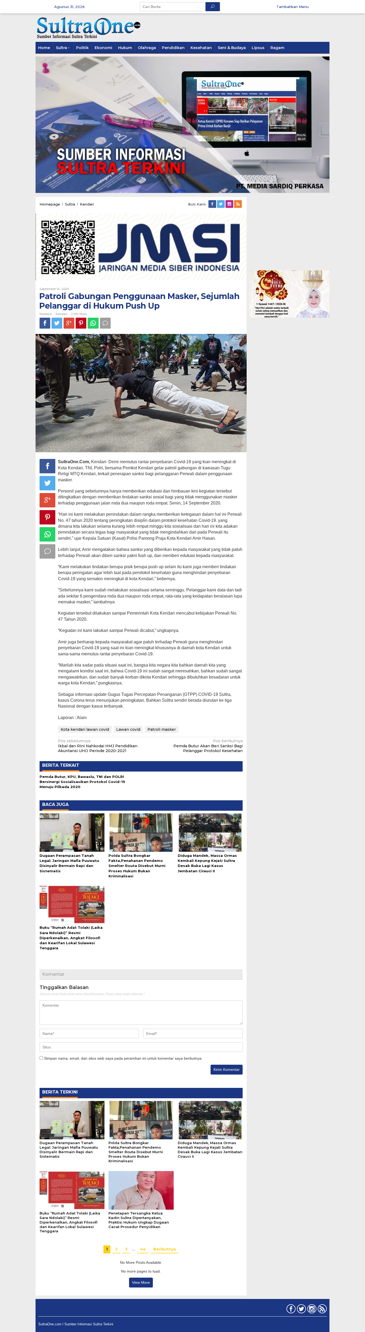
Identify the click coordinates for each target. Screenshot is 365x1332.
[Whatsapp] (93, 323)
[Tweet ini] (57, 323)
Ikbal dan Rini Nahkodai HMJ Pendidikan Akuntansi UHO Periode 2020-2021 (97, 745)
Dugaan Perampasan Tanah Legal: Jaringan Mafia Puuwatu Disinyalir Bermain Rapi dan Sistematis (69, 1150)
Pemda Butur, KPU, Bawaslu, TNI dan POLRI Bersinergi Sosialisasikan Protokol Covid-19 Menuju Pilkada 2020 (82, 781)
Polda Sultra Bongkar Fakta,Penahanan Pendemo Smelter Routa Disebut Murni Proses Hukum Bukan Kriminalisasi (136, 865)
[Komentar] (105, 323)
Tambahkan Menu (292, 7)
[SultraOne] (89, 27)
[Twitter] (221, 204)
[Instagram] (230, 204)
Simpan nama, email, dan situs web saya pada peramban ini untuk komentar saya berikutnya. (123, 1058)
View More (141, 1282)
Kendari (61, 314)
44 (143, 1249)
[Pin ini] (81, 323)
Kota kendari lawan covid (85, 729)
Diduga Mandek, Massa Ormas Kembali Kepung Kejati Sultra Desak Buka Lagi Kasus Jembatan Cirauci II (210, 1150)
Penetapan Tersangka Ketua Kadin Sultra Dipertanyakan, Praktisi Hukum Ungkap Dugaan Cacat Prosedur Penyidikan (138, 1220)
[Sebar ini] (45, 323)
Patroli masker (161, 729)
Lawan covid (128, 729)
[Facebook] (212, 204)
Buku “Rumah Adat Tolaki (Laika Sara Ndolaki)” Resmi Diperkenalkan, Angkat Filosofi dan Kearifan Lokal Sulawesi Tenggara (71, 937)
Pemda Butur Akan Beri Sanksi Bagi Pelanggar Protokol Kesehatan (208, 745)
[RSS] (238, 204)
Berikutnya (164, 1249)
